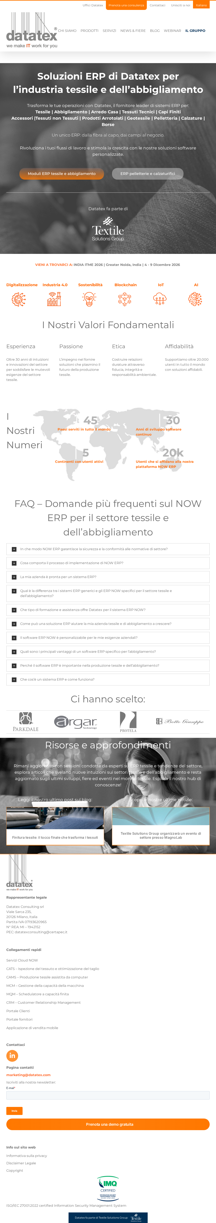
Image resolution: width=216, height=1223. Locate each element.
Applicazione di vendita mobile (32, 1028)
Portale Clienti (18, 1011)
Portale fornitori (19, 1019)
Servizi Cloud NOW (22, 960)
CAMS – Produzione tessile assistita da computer (47, 977)
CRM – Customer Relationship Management (43, 1003)
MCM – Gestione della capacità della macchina (45, 986)
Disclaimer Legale (21, 1163)
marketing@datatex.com (28, 1075)
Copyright (14, 1171)
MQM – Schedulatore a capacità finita (37, 994)
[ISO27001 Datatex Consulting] (108, 1176)
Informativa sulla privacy (26, 1156)
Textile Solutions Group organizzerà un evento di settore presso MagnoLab (161, 835)
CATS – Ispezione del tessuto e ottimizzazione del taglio (52, 969)
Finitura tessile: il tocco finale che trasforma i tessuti (55, 837)
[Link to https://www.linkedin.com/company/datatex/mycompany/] (12, 1056)
